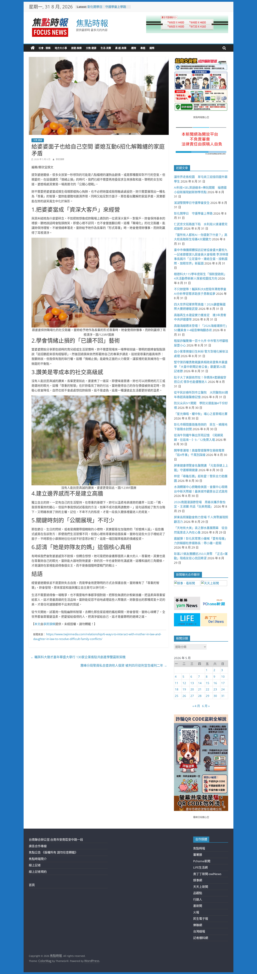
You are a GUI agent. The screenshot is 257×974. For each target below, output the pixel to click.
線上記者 (35, 865)
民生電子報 (200, 919)
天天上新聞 (200, 887)
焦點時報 (92, 23)
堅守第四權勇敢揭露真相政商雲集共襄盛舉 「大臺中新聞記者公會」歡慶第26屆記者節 (200, 366)
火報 (196, 912)
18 (176, 689)
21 (200, 689)
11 (176, 683)
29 (207, 696)
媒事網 (197, 880)
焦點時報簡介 (38, 859)
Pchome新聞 (201, 861)
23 (215, 689)
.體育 (133, 48)
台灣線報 (199, 931)
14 (200, 683)
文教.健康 (91, 48)
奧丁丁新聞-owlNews (207, 874)
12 (184, 683)
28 (200, 696)
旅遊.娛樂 (76, 48)
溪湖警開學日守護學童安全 (192, 203)
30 (215, 696)
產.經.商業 (120, 48)
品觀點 (197, 893)
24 (223, 689)
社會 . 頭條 (45, 48)
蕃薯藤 (197, 855)
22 (207, 689)
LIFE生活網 (200, 867)
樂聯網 (197, 925)
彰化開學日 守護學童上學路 (106, 7)
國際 (151, 48)
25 (176, 696)
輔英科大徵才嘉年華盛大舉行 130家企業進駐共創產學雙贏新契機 (78, 657)
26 (184, 696)
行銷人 (197, 899)
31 (223, 696)
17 (223, 683)
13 (192, 683)
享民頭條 (60, 159)
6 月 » (206, 706)
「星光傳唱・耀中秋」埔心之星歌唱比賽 (200, 414)
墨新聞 (197, 906)
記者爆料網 (200, 938)
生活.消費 (106, 48)
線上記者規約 (38, 872)
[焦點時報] (33, 48)
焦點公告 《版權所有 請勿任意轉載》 (53, 852)
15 (207, 683)
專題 (142, 48)
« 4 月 (196, 706)
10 (223, 676)
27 (192, 696)
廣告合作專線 (38, 846)
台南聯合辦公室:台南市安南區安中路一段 (56, 840)
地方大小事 (61, 48)
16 (215, 683)
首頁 (32, 885)
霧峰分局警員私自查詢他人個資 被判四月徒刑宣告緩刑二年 (123, 665)
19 (184, 689)
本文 (37, 624)
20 (192, 689)
